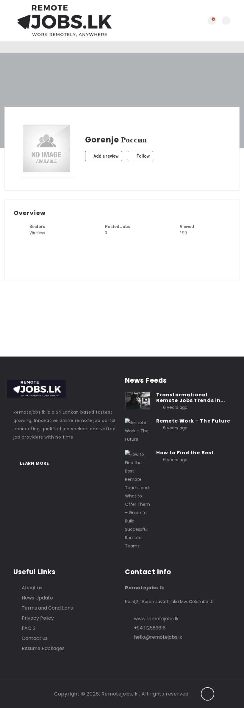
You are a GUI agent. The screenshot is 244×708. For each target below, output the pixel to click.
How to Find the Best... (187, 452)
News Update (37, 597)
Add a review (105, 156)
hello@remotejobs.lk (158, 637)
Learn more (34, 463)
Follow (143, 156)
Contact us (35, 638)
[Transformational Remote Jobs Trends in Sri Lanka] (137, 400)
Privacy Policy (38, 618)
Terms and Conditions (47, 608)
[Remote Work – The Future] (137, 431)
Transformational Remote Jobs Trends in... (190, 397)
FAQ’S (28, 628)
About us (32, 587)
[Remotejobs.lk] (63, 20)
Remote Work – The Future (193, 420)
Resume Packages (43, 648)
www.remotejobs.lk (156, 618)
